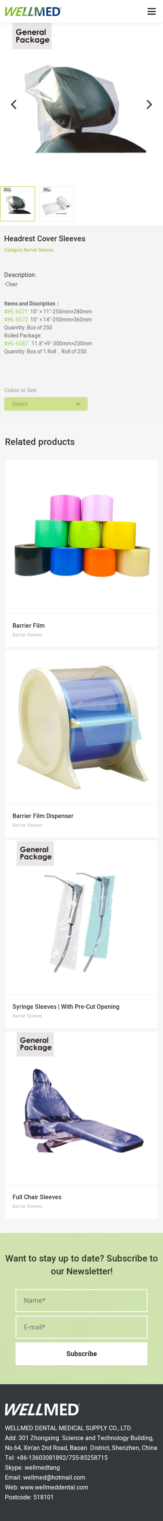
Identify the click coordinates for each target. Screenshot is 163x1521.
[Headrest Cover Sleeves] (81, 104)
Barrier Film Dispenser (43, 816)
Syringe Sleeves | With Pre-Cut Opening (66, 1006)
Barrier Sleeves (38, 250)
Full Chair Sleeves (37, 1197)
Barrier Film (29, 625)
